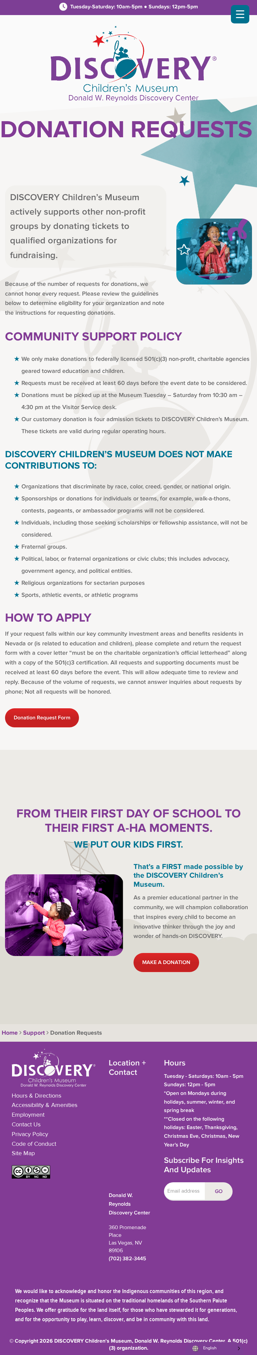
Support (34, 1033)
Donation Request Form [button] (42, 718)
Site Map (23, 1153)
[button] (31, 1177)
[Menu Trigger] (240, 14)
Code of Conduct (34, 1144)
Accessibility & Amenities (44, 1105)
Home (9, 1033)
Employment (28, 1115)
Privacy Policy (30, 1134)
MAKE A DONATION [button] (166, 962)
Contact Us (26, 1125)
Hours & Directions (36, 1096)
